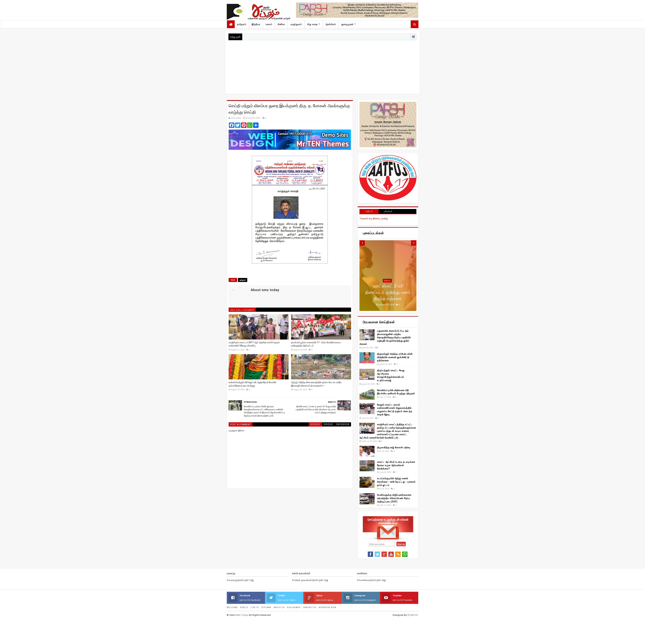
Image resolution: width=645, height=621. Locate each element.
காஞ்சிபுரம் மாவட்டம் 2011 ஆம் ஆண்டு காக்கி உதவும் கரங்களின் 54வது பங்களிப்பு (254, 344)
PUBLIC (244, 607)
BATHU (414, 615)
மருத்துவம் (296, 24)
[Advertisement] (322, 65)
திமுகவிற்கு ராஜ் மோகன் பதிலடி (394, 447)
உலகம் (269, 24)
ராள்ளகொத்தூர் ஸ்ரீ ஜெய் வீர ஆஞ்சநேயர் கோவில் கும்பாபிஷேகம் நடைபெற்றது (252, 384)
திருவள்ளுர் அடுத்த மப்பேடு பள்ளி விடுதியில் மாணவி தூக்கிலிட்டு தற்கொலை (395, 357)
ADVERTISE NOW (327, 607)
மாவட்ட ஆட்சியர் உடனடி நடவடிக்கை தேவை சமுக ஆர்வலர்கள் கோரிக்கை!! (396, 465)
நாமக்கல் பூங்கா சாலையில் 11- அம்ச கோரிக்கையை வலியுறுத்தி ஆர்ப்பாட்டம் (316, 344)
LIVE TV (255, 607)
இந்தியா (256, 24)
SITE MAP (266, 607)
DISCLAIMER (293, 607)
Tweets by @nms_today (373, 218)
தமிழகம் (241, 24)
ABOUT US (279, 607)
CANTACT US (309, 607)
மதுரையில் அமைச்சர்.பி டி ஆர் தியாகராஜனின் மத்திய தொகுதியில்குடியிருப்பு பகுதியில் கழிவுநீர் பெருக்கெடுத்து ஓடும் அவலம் (385, 337)
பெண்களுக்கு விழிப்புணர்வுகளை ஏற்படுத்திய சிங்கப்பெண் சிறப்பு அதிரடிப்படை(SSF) (394, 498)
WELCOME (232, 607)
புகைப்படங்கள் (387, 287)
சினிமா (281, 24)
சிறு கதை (312, 24)
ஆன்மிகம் (331, 24)
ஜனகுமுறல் (347, 24)
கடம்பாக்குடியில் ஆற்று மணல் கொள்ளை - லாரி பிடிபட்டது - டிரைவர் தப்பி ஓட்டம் (396, 481)
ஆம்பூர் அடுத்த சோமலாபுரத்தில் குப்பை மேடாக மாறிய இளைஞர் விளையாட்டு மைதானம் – (316, 384)
